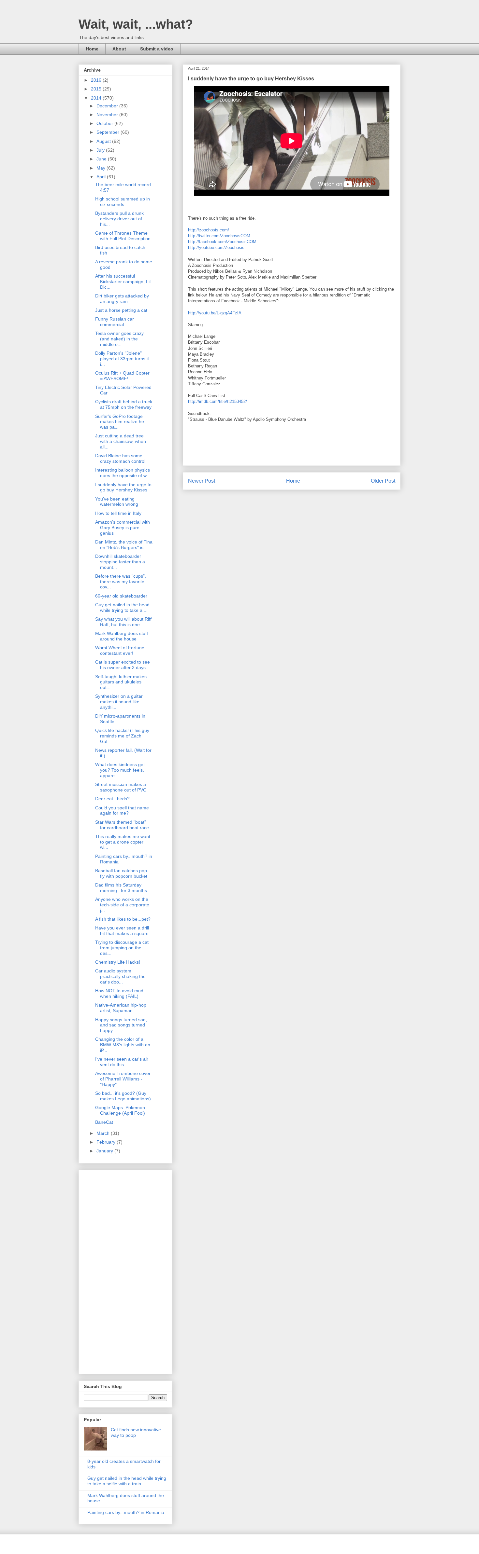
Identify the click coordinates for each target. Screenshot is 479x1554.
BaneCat (104, 1122)
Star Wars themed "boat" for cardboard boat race (122, 824)
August (104, 141)
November (107, 114)
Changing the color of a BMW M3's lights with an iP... (122, 1045)
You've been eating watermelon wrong (116, 501)
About (119, 48)
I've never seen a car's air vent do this (121, 1061)
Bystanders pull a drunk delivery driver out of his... (119, 219)
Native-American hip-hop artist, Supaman (120, 1007)
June (102, 158)
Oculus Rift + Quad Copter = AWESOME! (122, 375)
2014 (97, 98)
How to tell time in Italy (118, 513)
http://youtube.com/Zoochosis (216, 247)
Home (92, 48)
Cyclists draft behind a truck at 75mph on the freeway (123, 404)
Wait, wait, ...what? (136, 24)
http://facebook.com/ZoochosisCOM (222, 241)
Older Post (383, 481)
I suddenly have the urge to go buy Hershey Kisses (123, 487)
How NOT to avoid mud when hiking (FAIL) (119, 993)
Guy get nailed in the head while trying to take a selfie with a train (126, 1481)
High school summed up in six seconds (122, 201)
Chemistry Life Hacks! (117, 962)
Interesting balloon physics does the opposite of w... (122, 472)
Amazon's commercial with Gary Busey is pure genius (122, 527)
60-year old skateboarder (121, 595)
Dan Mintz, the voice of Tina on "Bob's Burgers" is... (123, 544)
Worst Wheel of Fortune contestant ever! (119, 650)
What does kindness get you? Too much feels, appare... (120, 770)
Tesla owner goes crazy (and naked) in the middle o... (119, 339)
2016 (97, 80)
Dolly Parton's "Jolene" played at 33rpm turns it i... (122, 359)
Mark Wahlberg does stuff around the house (121, 636)
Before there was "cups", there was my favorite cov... (120, 581)
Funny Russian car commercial (114, 321)
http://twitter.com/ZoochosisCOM (219, 235)
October (105, 123)
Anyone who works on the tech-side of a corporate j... (122, 905)
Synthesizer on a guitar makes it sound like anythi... (119, 702)
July (101, 150)
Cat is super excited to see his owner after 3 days (122, 664)
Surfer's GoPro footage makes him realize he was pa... (119, 422)
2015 (97, 88)
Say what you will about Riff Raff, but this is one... (123, 621)
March (103, 1133)
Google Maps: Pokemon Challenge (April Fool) (120, 1110)
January (105, 1150)
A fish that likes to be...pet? (123, 919)
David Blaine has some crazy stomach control (120, 458)
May (101, 168)
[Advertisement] (291, 451)
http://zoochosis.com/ (208, 229)
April (101, 176)
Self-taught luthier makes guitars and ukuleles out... (121, 682)
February (106, 1142)
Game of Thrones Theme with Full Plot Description (123, 235)
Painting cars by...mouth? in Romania (125, 1512)
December (107, 105)
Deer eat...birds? (112, 798)
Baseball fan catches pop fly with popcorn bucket (121, 873)
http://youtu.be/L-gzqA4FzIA (214, 312)
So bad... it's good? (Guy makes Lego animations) (123, 1096)
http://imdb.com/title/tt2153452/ (217, 401)
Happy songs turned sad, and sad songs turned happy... (121, 1025)
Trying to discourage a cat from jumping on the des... (122, 948)
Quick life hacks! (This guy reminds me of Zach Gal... (122, 736)
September (108, 132)
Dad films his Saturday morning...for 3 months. (121, 887)
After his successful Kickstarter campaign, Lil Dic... (123, 281)
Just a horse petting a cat (121, 310)
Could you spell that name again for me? (122, 810)
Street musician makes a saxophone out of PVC (120, 787)
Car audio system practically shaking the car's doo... (120, 976)
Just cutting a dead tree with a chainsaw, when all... (120, 441)
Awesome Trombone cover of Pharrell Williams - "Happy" (123, 1079)
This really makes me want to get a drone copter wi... (122, 842)
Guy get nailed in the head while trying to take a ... (122, 607)
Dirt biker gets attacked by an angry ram (122, 298)
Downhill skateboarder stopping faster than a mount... (120, 562)
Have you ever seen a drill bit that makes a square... (123, 930)
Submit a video (156, 48)
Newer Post (201, 481)
